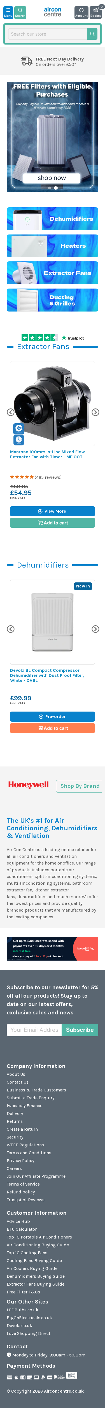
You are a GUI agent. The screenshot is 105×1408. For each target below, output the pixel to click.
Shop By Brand (80, 786)
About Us (16, 1074)
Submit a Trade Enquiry (30, 1097)
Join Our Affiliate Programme (36, 1176)
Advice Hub (18, 1221)
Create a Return (22, 1129)
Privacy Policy (20, 1160)
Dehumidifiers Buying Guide (36, 1276)
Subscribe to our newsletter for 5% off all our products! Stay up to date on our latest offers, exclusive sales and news (52, 1000)
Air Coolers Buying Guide (32, 1268)
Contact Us (18, 1082)
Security (15, 1137)
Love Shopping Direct (28, 1333)
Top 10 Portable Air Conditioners (39, 1237)
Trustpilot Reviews (26, 1199)
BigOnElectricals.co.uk (29, 1317)
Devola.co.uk (19, 1325)
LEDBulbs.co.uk (22, 1309)
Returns (15, 1121)
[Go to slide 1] (49, 188)
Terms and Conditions (29, 1152)
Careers (14, 1168)
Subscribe (80, 1029)
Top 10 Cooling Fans (27, 1252)
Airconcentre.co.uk (64, 1391)
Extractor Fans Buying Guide (35, 1284)
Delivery (15, 1113)
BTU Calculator (22, 1229)
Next (95, 411)
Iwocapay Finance (24, 1105)
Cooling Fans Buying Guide (34, 1260)
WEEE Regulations (25, 1144)
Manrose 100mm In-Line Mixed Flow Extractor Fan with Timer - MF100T (47, 454)
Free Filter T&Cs (23, 1292)
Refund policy (21, 1192)
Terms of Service (23, 1184)
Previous (10, 411)
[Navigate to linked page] (52, 218)
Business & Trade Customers (36, 1090)
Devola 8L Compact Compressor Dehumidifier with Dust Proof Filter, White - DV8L (47, 675)
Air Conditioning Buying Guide (38, 1244)
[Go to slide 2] (55, 188)
